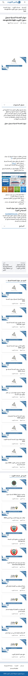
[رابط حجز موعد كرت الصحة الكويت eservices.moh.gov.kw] (14, 558)
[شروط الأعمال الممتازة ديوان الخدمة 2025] (14, 295)
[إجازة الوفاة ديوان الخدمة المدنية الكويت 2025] (14, 435)
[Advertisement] (14, 40)
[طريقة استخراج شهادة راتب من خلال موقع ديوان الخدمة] (14, 388)
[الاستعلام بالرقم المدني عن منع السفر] (14, 627)
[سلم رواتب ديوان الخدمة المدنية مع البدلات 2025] (14, 365)
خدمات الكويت (16, 7)
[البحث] (3, 2)
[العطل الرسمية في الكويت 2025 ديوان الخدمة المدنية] (14, 458)
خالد (21, 23)
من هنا (14, 163)
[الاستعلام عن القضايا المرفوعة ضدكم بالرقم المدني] (14, 605)
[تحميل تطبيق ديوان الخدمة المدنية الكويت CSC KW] (14, 318)
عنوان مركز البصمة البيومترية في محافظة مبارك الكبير (7, 267)
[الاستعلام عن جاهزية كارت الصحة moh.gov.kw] (14, 535)
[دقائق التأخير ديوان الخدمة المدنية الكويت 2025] (14, 341)
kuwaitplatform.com (11, 214)
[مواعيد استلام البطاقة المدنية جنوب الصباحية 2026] (14, 490)
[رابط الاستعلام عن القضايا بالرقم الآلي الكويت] (14, 582)
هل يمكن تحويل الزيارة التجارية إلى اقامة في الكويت (20, 266)
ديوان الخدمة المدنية (14, 280)
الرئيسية (24, 7)
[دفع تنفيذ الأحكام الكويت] (14, 649)
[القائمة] (24, 2)
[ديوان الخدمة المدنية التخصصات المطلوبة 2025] (14, 412)
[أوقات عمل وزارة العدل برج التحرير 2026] (14, 512)
